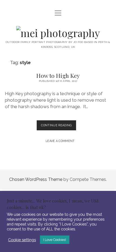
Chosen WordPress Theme (35, 179)
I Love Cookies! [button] (54, 240)
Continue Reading (58, 126)
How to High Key (58, 75)
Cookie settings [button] (22, 239)
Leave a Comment (60, 140)
